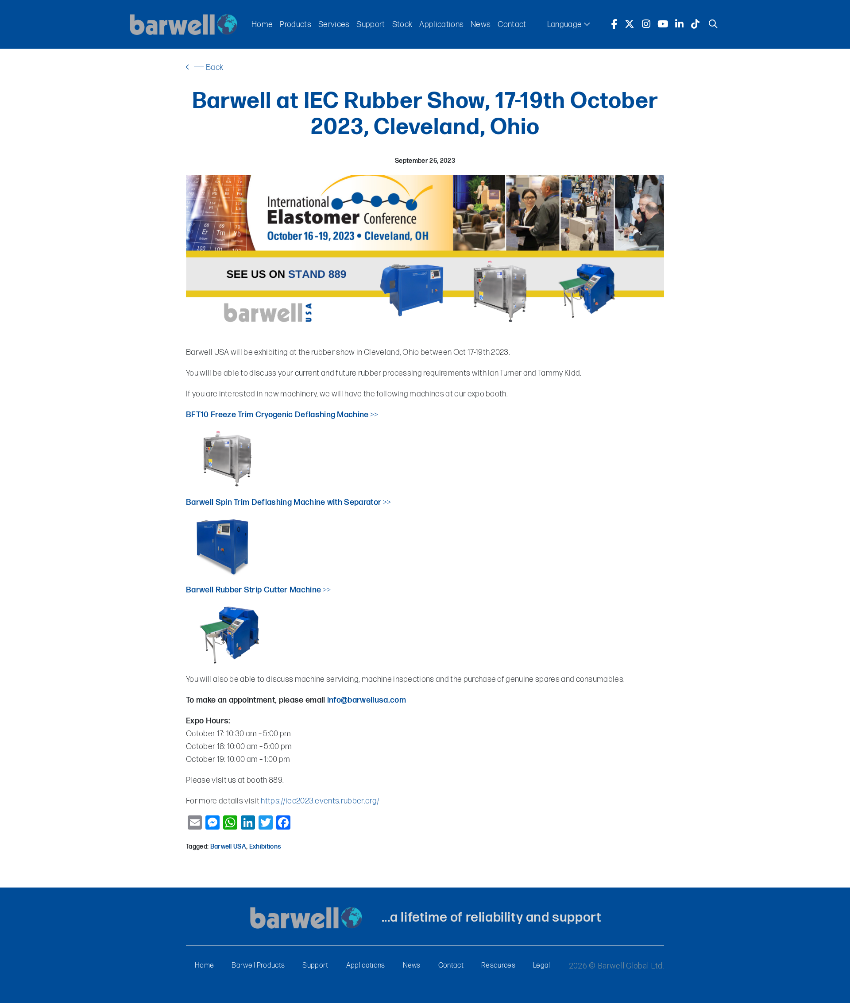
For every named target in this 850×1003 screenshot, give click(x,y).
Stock (402, 24)
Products (295, 24)
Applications (441, 24)
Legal (541, 965)
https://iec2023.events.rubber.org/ (320, 801)
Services (334, 24)
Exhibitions (265, 846)
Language (565, 24)
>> (317, 414)
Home (262, 24)
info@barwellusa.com (366, 700)
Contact (512, 24)
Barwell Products (258, 965)
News (481, 24)
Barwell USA (228, 846)
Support (370, 24)
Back (214, 67)
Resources (498, 965)
